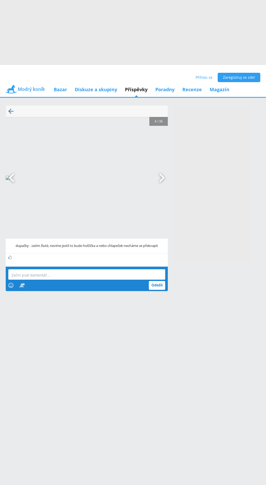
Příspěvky (136, 89)
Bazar (60, 89)
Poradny (165, 89)
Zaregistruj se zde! (239, 77)
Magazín (219, 89)
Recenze (192, 89)
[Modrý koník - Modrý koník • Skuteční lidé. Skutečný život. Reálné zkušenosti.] (25, 91)
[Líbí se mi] (11, 257)
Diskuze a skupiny (96, 89)
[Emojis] (11, 285)
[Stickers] (22, 285)
